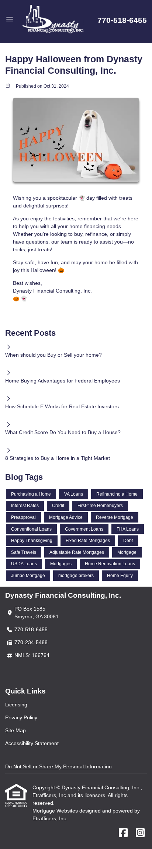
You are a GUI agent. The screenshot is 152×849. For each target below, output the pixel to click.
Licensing (16, 705)
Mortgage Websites (55, 811)
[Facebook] (123, 833)
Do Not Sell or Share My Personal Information (58, 766)
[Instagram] (140, 833)
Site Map (15, 730)
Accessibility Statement (32, 743)
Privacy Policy (21, 717)
